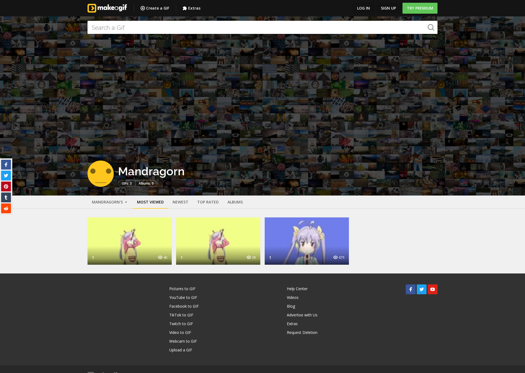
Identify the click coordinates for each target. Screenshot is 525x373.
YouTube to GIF (183, 297)
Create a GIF (157, 8)
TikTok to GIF (181, 314)
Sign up (388, 8)
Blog (291, 306)
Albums (235, 202)
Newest (180, 202)
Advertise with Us (302, 314)
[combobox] (263, 27)
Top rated (208, 202)
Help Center (297, 288)
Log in (363, 8)
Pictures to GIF (182, 288)
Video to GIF (180, 332)
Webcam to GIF (183, 341)
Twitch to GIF (181, 323)
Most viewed (150, 202)
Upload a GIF (180, 349)
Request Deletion (302, 332)
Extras (194, 8)
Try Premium (420, 8)
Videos (293, 297)
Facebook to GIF (184, 306)
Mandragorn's (108, 202)
